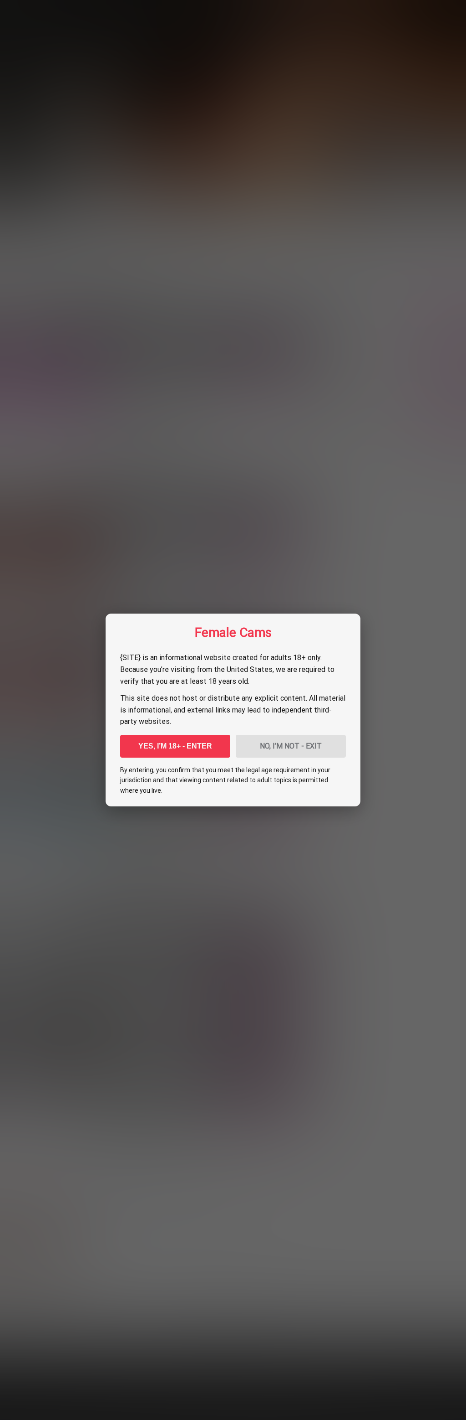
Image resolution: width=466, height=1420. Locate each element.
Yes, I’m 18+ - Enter (175, 746)
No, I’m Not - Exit (291, 746)
